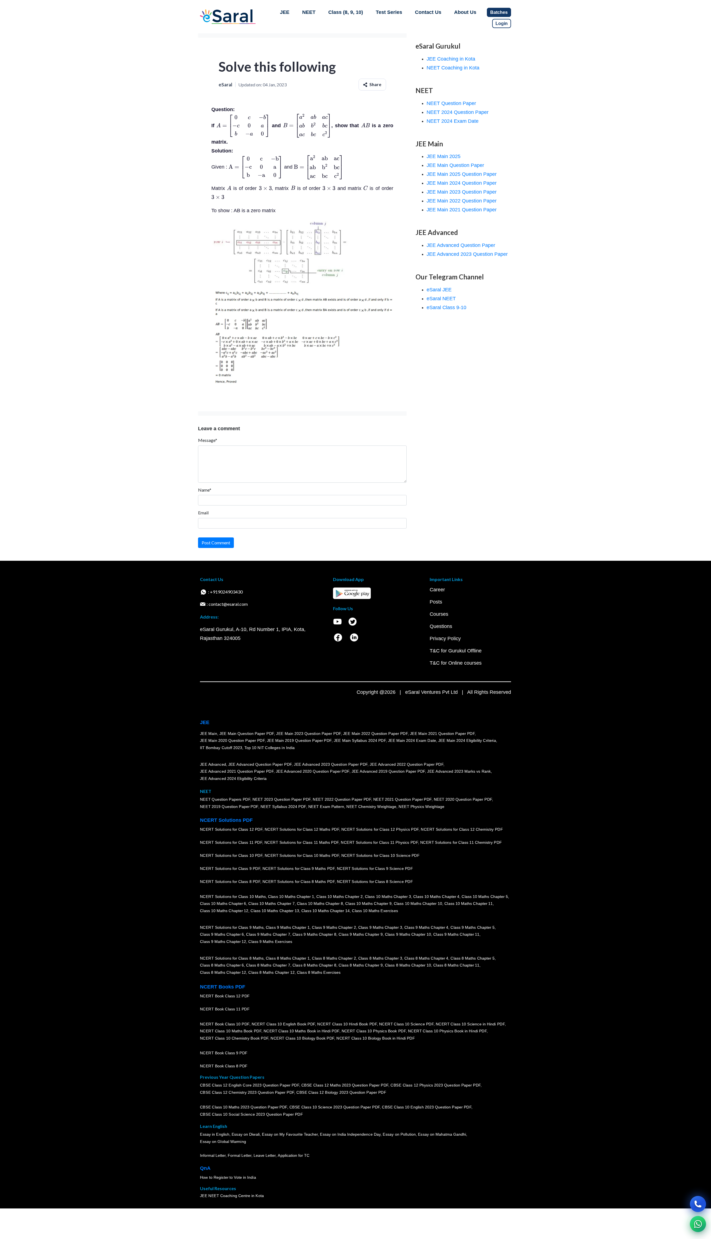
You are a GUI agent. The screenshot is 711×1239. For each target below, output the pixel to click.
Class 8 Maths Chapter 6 (222, 965)
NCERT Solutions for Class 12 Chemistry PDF (462, 829)
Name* (204, 489)
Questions (441, 626)
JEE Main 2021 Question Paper (462, 209)
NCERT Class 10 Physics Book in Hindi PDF (447, 1031)
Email (203, 512)
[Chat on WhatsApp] (698, 1224)
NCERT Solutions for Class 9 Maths (232, 927)
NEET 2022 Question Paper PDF (342, 799)
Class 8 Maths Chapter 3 (380, 958)
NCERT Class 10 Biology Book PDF (302, 1038)
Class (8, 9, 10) (345, 12)
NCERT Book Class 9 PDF (223, 1053)
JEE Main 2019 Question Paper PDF (299, 741)
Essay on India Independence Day (350, 1134)
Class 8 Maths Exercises (319, 972)
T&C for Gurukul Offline (456, 651)
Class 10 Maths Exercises (375, 910)
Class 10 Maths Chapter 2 (339, 896)
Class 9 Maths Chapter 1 (288, 927)
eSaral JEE (439, 289)
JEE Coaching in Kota (451, 59)
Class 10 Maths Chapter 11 (468, 904)
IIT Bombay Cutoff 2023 (221, 747)
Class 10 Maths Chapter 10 (418, 904)
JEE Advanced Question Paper (461, 245)
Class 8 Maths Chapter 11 (456, 965)
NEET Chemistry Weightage (371, 807)
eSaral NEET (441, 298)
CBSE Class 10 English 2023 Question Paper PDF (426, 1107)
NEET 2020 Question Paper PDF (463, 799)
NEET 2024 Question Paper (458, 112)
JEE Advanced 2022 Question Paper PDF (406, 764)
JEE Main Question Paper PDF (246, 733)
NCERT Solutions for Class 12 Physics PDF (380, 829)
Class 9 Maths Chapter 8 (314, 934)
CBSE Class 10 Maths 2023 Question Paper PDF (243, 1107)
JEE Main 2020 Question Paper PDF (232, 741)
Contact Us (428, 12)
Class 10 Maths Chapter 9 (368, 904)
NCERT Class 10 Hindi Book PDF (347, 1024)
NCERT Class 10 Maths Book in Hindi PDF (301, 1031)
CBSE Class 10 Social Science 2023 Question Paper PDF (251, 1114)
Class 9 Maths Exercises (270, 941)
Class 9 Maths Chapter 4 (426, 927)
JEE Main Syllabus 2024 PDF (360, 741)
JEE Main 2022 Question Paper (462, 201)
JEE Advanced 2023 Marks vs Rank (459, 771)
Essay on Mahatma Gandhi (442, 1134)
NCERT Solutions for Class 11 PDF (231, 842)
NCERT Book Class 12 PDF (225, 996)
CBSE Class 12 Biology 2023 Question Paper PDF (341, 1092)
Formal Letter (239, 1155)
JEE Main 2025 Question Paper (462, 174)
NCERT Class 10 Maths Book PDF (230, 1031)
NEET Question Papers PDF (225, 799)
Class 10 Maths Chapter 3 (388, 896)
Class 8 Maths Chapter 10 (408, 965)
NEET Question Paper (451, 103)
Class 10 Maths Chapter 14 (325, 910)
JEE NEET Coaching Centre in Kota (232, 1196)
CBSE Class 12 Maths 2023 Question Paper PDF (345, 1085)
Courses (439, 614)
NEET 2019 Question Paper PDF (229, 807)
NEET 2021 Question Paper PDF (402, 799)
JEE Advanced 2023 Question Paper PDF (330, 764)
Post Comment (216, 542)
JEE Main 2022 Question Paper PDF (375, 733)
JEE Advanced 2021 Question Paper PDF (237, 771)
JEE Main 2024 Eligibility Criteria (467, 741)
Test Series (389, 12)
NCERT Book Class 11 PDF (224, 1009)
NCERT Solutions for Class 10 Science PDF (380, 855)
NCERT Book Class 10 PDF (224, 1024)
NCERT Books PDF (222, 987)
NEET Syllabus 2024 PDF (283, 807)
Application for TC (293, 1155)
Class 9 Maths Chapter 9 (360, 934)
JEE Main (208, 733)
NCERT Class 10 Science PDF (406, 1024)
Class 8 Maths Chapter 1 (288, 958)
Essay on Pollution (399, 1134)
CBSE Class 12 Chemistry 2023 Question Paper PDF (247, 1092)
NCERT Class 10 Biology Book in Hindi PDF (375, 1038)
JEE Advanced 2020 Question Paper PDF (312, 771)
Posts (436, 602)
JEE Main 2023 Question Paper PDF (308, 733)
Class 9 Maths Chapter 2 (334, 927)
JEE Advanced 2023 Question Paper (467, 254)
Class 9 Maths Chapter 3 (380, 927)
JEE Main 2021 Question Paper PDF (442, 733)
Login (501, 23)
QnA (205, 1168)
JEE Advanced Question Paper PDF (260, 764)
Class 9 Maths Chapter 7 (268, 934)
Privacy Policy (445, 638)
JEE (284, 12)
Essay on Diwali (246, 1134)
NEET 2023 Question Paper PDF (281, 799)
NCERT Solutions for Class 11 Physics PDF (379, 842)
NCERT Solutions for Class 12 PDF (231, 829)
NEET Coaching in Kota (453, 68)
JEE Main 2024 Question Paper (462, 183)
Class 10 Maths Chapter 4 (436, 896)
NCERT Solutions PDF (226, 820)
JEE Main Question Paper (455, 165)
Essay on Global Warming (223, 1142)
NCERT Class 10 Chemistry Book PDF (234, 1038)
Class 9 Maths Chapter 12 (223, 941)
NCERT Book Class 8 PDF (223, 1066)
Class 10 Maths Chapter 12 (224, 910)
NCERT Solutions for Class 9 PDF (230, 869)
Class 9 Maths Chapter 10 (408, 934)
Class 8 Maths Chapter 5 (472, 958)
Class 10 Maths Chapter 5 (485, 896)
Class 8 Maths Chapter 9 (360, 965)
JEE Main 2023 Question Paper (462, 192)
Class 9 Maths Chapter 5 (472, 927)
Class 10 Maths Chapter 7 (271, 904)
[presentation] (243, 125)
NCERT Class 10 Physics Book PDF (374, 1031)
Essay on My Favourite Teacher (290, 1134)
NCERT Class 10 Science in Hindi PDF (470, 1024)
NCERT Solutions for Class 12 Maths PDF (302, 829)
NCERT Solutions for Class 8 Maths (232, 958)
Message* (207, 440)
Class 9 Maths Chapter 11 (456, 934)
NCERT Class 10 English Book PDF (283, 1024)
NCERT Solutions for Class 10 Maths (233, 896)
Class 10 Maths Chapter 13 (275, 910)
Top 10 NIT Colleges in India (269, 747)
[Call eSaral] (698, 1204)
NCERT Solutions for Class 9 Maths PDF (298, 869)
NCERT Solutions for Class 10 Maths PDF (302, 855)
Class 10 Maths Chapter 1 (291, 896)
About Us (465, 12)
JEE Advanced (213, 764)
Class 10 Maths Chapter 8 (320, 904)
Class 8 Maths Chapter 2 (334, 958)
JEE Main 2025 (443, 156)
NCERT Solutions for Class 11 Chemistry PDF (461, 842)
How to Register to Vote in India (228, 1177)
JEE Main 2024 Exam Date (412, 741)
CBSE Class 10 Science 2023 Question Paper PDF (334, 1107)
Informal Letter (213, 1155)
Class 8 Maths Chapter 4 (426, 958)
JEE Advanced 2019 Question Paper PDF (388, 771)
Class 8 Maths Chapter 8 (314, 965)
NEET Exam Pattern (326, 807)
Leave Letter (265, 1155)
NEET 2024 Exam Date (453, 121)
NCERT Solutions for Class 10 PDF (231, 855)
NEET (309, 12)
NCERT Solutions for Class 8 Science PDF (375, 882)
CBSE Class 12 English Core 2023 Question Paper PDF (249, 1085)
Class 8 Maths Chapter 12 (223, 972)
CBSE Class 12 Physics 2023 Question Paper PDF (435, 1085)
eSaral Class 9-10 (446, 307)
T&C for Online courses (456, 663)
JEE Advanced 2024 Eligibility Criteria (233, 778)
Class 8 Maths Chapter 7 (268, 965)
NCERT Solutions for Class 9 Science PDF (375, 869)
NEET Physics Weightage (421, 807)
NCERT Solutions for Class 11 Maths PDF (301, 842)
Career (437, 589)
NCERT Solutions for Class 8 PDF (230, 882)
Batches (499, 12)
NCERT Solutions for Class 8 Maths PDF (298, 882)
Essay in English (214, 1134)
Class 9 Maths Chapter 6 (222, 934)
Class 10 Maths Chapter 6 (223, 904)
